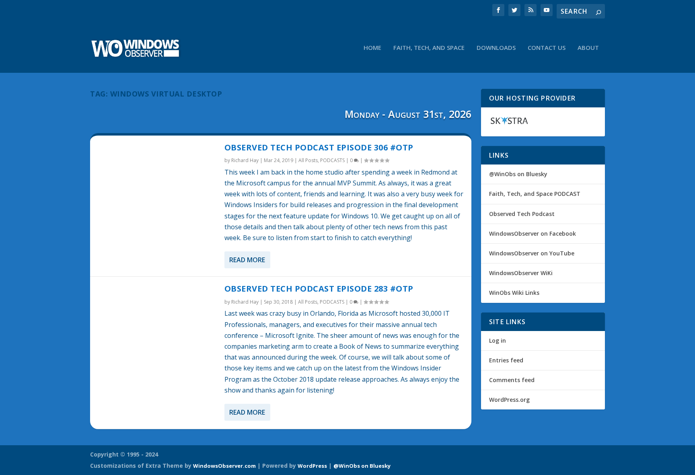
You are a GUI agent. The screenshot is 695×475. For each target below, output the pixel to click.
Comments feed (512, 380)
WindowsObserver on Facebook (532, 233)
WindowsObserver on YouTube (531, 253)
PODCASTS (332, 160)
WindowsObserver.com (224, 465)
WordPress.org (509, 399)
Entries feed (506, 360)
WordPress (312, 465)
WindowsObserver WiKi (521, 273)
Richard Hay (245, 160)
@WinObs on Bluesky (518, 174)
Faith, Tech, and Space (429, 47)
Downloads (496, 47)
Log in (497, 340)
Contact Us (546, 47)
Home (372, 47)
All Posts (308, 160)
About (588, 47)
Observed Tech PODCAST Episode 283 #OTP (318, 288)
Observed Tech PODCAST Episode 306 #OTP (318, 147)
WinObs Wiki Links (514, 292)
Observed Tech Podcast (522, 214)
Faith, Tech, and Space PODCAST (534, 193)
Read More (247, 259)
